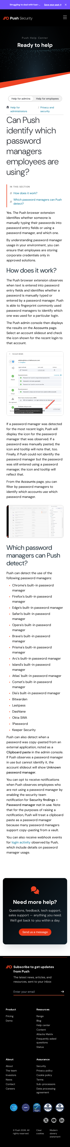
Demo (9, 1020)
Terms (39, 1079)
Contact (10, 1084)
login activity (21, 842)
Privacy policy (44, 1070)
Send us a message (35, 932)
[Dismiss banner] (65, 4)
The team (11, 1070)
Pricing (9, 1016)
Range (40, 1016)
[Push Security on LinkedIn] (61, 1120)
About (9, 1066)
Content (41, 1029)
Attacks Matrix (44, 1034)
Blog (38, 1020)
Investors (11, 1075)
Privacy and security (47, 109)
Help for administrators (18, 109)
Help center (43, 1025)
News (9, 1079)
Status (40, 1047)
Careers (10, 1088)
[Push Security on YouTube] (53, 1120)
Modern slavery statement (55, 1133)
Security (41, 1066)
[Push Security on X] (45, 1120)
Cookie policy (44, 1075)
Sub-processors (45, 1084)
